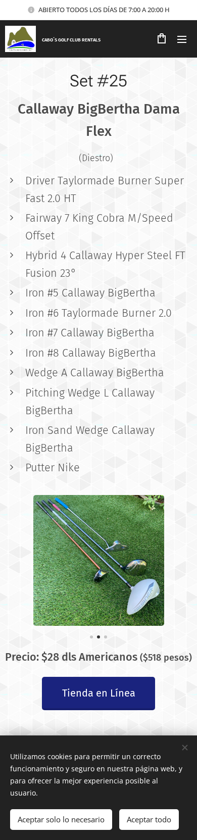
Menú (182, 39)
